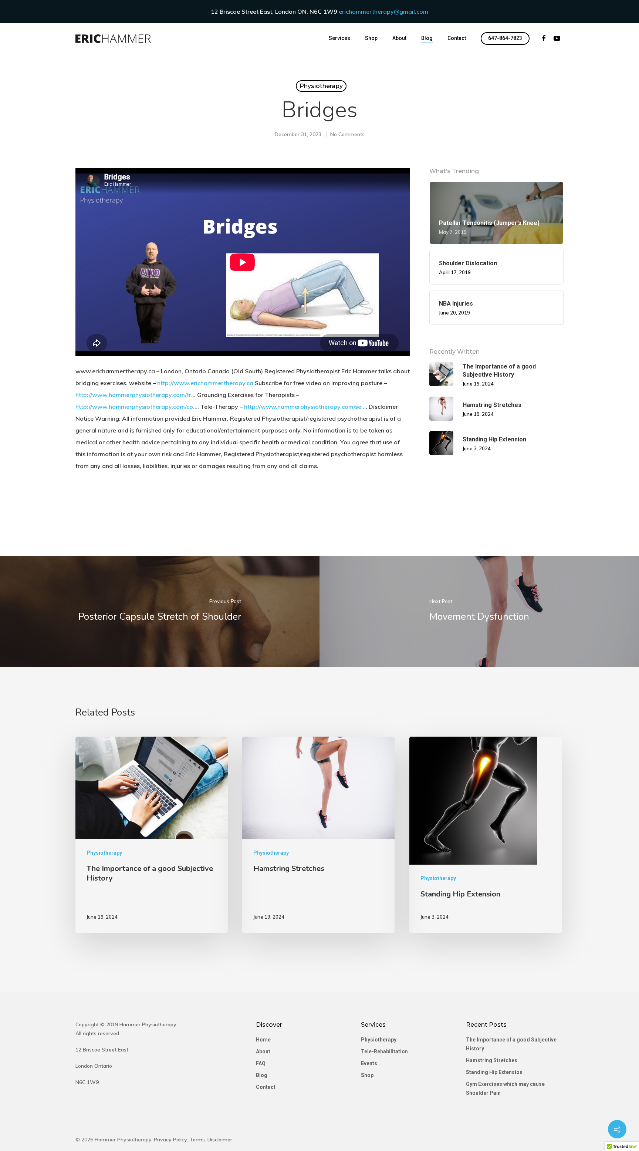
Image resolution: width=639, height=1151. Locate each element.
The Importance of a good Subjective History (511, 1044)
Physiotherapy (321, 86)
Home (263, 1040)
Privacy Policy (170, 1139)
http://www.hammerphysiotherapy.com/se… (305, 406)
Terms (197, 1139)
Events (369, 1063)
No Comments (347, 134)
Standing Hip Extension (494, 1072)
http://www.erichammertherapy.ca (205, 383)
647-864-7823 (505, 38)
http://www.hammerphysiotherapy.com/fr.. (134, 394)
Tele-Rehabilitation (384, 1051)
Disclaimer (219, 1139)
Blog (427, 38)
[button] (12, 11)
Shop (371, 38)
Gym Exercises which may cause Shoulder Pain (505, 1088)
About (399, 38)
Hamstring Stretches (491, 1060)
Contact (456, 38)
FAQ (261, 1063)
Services (339, 38)
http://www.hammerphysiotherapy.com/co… (136, 406)
